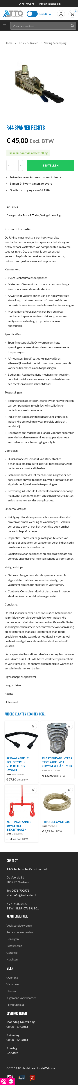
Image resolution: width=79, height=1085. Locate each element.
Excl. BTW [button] (45, 13)
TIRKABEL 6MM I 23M (56, 821)
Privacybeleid (15, 1004)
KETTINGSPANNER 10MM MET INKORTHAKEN (18, 825)
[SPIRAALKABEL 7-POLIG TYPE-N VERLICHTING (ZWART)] (22, 738)
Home (9, 43)
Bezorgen (12, 939)
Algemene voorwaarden (21, 998)
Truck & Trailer (28, 43)
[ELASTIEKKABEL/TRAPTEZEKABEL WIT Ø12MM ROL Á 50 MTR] (57, 738)
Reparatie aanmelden (19, 932)
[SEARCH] (72, 26)
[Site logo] (13, 13)
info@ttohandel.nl (50, 3)
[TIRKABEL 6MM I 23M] (57, 802)
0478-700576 (26, 3)
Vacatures (12, 984)
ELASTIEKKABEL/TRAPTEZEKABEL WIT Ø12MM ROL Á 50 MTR (57, 762)
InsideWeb (43, 1068)
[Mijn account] (61, 14)
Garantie (11, 952)
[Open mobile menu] (4, 25)
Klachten (12, 959)
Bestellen (50, 165)
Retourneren (14, 945)
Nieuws (11, 991)
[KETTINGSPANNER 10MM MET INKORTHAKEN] (22, 802)
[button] (33, 726)
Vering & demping (55, 43)
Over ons (12, 977)
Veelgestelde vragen (19, 925)
